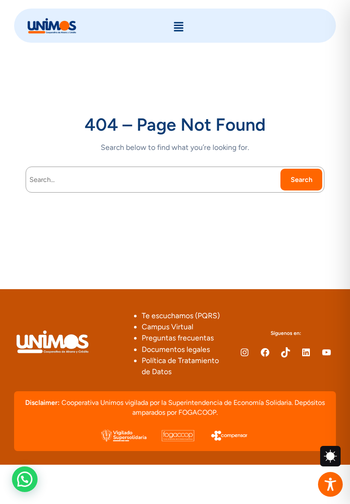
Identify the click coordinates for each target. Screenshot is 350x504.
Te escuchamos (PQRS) (181, 315)
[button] (178, 27)
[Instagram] (244, 352)
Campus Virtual (167, 326)
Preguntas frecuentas (178, 337)
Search (301, 180)
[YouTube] (326, 352)
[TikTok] (285, 352)
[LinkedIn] (306, 352)
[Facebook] (265, 352)
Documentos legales (176, 349)
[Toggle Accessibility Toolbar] (330, 484)
